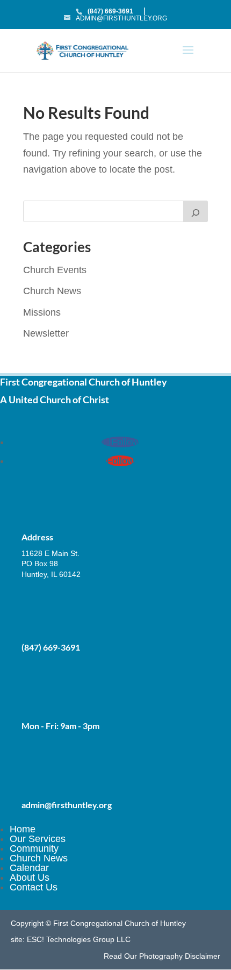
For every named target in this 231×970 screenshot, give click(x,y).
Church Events (54, 270)
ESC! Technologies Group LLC (79, 939)
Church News (52, 291)
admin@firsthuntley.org (66, 805)
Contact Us (33, 887)
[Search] (195, 211)
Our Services (38, 838)
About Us (29, 877)
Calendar (29, 867)
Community (34, 848)
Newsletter (46, 333)
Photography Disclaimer (179, 956)
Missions (42, 312)
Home (22, 829)
